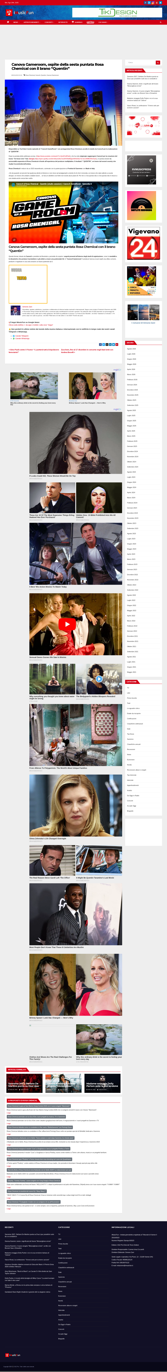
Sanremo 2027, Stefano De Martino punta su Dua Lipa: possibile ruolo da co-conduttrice (23, 1087)
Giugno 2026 (131, 359)
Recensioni (131, 749)
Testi (128, 703)
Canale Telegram (22, 336)
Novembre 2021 (132, 641)
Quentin (43, 75)
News (15, 22)
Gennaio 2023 (132, 569)
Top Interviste (131, 775)
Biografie (130, 811)
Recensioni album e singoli (136, 770)
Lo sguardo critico (133, 708)
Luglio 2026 (131, 354)
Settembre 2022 (132, 590)
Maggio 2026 (131, 364)
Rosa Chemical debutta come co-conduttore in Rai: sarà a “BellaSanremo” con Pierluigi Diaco (40, 1127)
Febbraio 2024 (132, 503)
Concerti (49, 22)
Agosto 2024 (131, 472)
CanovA (37, 75)
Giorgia (31, 159)
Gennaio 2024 (132, 508)
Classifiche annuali (134, 744)
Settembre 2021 (132, 651)
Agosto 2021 (131, 657)
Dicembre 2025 (132, 390)
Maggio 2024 (131, 487)
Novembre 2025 (132, 395)
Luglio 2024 (131, 477)
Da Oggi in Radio (133, 795)
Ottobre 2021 (131, 646)
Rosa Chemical (30, 75)
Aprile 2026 (131, 369)
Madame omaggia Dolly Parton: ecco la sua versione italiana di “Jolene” (102, 1086)
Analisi (129, 790)
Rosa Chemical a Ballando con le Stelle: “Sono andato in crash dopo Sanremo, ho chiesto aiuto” (41, 1138)
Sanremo (130, 739)
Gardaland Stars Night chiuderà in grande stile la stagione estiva (28, 1292)
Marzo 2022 (131, 621)
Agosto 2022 (131, 595)
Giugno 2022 (131, 605)
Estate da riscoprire (134, 713)
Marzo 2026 (131, 374)
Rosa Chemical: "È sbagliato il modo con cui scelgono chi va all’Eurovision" (34, 1202)
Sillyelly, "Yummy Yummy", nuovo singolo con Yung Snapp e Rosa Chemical (34, 1180)
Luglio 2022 (131, 600)
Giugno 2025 (131, 421)
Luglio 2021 (131, 662)
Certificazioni (131, 718)
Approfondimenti (31, 22)
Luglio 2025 (131, 415)
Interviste (63, 22)
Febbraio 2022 (132, 626)
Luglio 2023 (131, 539)
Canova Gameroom (53, 75)
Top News (130, 734)
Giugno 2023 (131, 544)
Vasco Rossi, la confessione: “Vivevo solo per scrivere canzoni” (27, 1260)
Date (128, 729)
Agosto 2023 (131, 533)
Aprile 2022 (131, 616)
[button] (160, 22)
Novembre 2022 (132, 580)
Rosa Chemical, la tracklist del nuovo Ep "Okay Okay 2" (27, 1191)
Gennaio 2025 (132, 446)
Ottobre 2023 (131, 523)
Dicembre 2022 (132, 574)
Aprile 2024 (131, 492)
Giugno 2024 (131, 482)
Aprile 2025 (131, 431)
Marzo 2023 (131, 559)
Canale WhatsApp (22, 338)
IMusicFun (24, 1089)
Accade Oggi (131, 806)
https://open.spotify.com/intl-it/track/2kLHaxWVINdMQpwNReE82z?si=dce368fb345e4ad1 (65, 159)
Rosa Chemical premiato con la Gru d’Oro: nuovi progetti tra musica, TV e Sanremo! (36, 1117)
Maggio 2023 (131, 549)
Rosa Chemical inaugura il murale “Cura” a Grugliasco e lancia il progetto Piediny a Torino (38, 1148)
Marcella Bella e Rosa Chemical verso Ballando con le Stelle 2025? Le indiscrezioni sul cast (39, 1170)
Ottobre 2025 (131, 400)
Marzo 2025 (131, 436)
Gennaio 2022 (132, 631)
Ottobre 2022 (131, 585)
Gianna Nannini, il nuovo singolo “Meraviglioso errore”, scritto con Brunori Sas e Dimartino (62, 1087)
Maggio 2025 (131, 426)
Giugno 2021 (131, 667)
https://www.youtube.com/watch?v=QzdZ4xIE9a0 (53, 156)
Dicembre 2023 (132, 513)
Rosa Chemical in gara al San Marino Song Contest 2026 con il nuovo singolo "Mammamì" (39, 1106)
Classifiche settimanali (135, 724)
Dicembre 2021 (132, 636)
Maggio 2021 (131, 672)
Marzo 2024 (131, 497)
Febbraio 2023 (132, 564)
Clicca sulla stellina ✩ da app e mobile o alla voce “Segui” (31, 325)
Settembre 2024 (132, 467)
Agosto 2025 (131, 410)
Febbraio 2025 (132, 441)
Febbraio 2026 (132, 379)
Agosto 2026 (131, 349)
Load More (63, 362)
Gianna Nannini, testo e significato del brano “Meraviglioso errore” (28, 1241)
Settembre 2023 (132, 528)
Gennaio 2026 (132, 385)
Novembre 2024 (132, 456)
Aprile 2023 (131, 554)
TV (128, 688)
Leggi (9, 1113)
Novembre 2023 (132, 518)
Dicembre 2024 (132, 451)
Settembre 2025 (132, 405)
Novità (129, 765)
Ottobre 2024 (131, 462)
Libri (128, 693)
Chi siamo (102, 22)
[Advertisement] (83, 39)
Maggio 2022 (131, 610)
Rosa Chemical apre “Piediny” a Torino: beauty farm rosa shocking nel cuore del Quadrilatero (39, 1159)
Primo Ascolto (132, 698)
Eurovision (131, 760)
